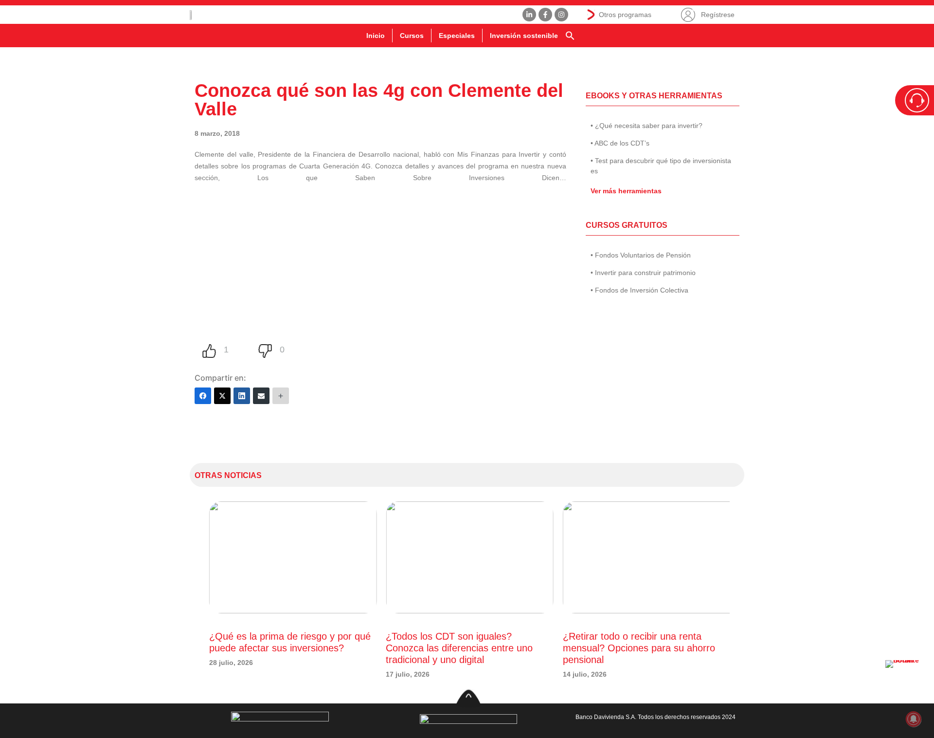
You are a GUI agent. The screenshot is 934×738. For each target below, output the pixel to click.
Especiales (457, 35)
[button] (570, 35)
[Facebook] (203, 395)
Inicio (375, 35)
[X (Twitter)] (222, 395)
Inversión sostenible (524, 35)
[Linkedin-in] (529, 14)
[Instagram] (561, 14)
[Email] (261, 395)
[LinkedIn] (242, 395)
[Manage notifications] (913, 719)
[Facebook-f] (545, 14)
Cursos (412, 35)
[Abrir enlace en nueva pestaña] (904, 679)
